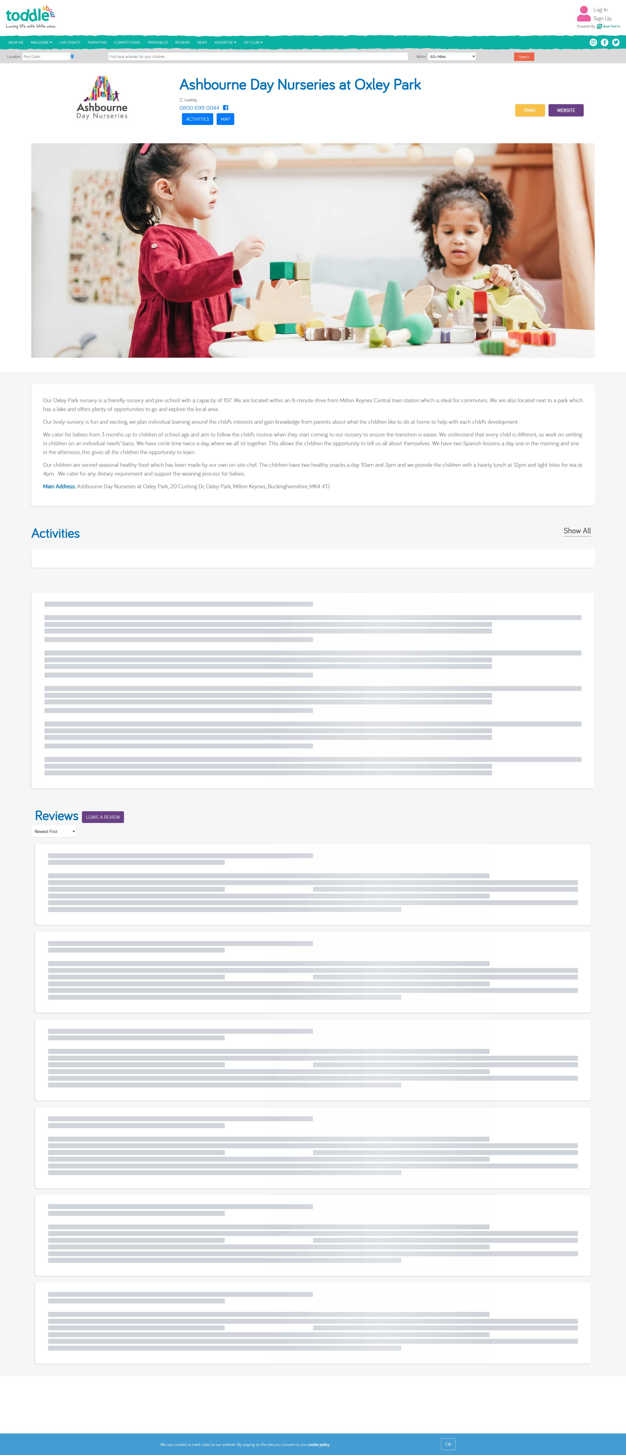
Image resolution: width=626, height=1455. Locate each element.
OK (448, 1444)
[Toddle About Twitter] (616, 41)
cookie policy (319, 1444)
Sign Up (602, 18)
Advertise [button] (224, 42)
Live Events (69, 42)
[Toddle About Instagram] (594, 41)
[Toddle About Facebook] (605, 41)
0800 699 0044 (199, 107)
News (202, 42)
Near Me (16, 42)
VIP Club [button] (252, 42)
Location (13, 56)
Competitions (127, 42)
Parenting (97, 42)
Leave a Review (103, 817)
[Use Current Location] (72, 56)
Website (566, 110)
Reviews (182, 42)
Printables (158, 42)
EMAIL (530, 110)
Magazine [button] (40, 42)
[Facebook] (225, 107)
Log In (600, 9)
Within (421, 56)
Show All (577, 530)
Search (524, 56)
